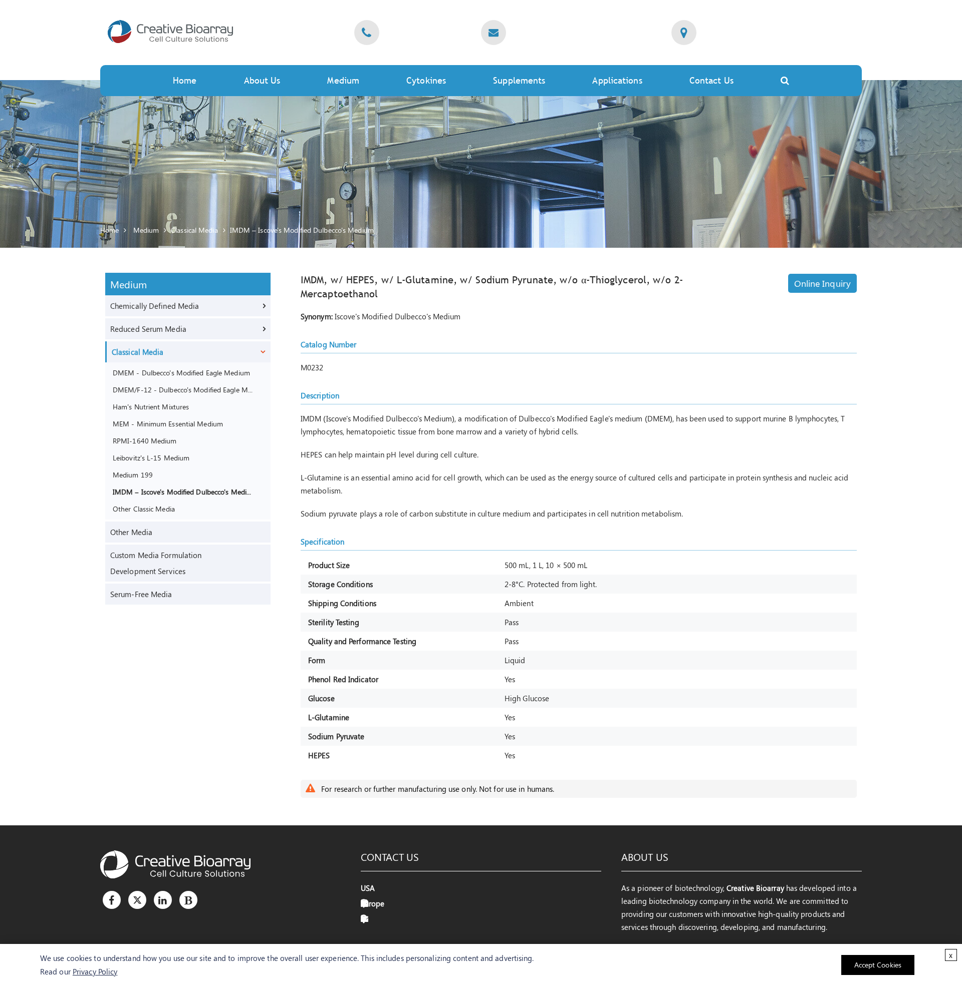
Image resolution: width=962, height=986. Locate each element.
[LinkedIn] (163, 900)
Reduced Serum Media (148, 329)
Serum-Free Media (141, 594)
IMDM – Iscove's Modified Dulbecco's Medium (302, 230)
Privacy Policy (95, 971)
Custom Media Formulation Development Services (155, 563)
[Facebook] (112, 900)
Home (184, 80)
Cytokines (426, 80)
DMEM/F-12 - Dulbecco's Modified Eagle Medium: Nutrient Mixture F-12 (183, 389)
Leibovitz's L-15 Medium (151, 457)
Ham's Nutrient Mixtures (151, 406)
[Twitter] (137, 900)
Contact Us (711, 80)
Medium (343, 80)
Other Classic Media (144, 508)
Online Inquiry (822, 283)
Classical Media (194, 230)
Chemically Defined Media (154, 306)
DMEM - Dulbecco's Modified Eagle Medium (181, 372)
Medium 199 (133, 474)
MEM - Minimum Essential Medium (168, 423)
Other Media (131, 532)
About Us (262, 80)
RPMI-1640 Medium (145, 440)
